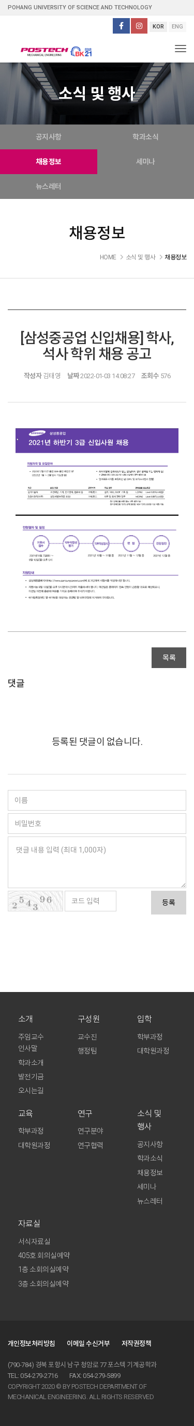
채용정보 (49, 162)
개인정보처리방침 (31, 1343)
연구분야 (90, 1131)
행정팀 (87, 1051)
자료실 (29, 1224)
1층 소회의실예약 (43, 1269)
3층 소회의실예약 (43, 1284)
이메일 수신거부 (88, 1343)
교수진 (87, 1037)
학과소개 (31, 1063)
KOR (158, 26)
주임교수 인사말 (31, 1042)
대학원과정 (153, 1051)
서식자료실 (34, 1241)
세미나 (146, 1187)
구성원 (89, 1019)
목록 (168, 658)
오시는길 (31, 1091)
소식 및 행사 (149, 1120)
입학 (144, 1019)
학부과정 (150, 1037)
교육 (25, 1114)
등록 (168, 902)
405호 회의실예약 (44, 1255)
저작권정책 (136, 1343)
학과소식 (150, 1158)
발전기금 (31, 1077)
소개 (25, 1019)
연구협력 (90, 1145)
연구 (85, 1114)
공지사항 (49, 137)
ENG (177, 26)
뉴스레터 (49, 186)
